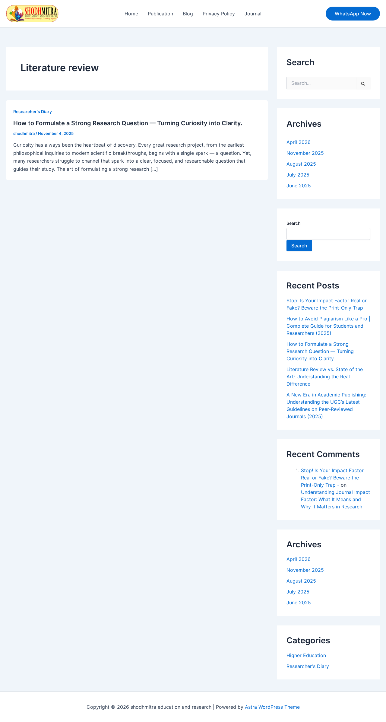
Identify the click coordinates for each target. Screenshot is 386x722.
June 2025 (298, 186)
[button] (353, 14)
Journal (253, 14)
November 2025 (305, 153)
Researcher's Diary (32, 111)
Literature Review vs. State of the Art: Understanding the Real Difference (324, 376)
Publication (160, 14)
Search (293, 223)
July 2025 (297, 175)
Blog (188, 14)
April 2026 (298, 142)
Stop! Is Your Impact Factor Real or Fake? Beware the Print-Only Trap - (332, 477)
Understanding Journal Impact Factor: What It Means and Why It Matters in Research (335, 499)
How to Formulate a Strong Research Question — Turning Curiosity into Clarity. (127, 123)
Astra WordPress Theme (272, 707)
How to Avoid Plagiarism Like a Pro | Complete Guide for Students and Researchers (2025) (328, 326)
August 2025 (301, 164)
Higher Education (306, 655)
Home (131, 14)
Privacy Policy (219, 14)
